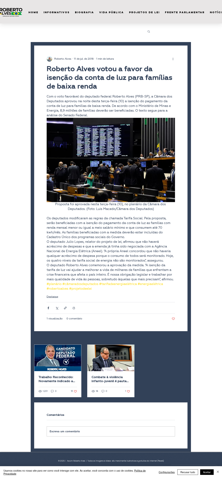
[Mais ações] (173, 59)
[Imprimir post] (73, 308)
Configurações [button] (167, 472)
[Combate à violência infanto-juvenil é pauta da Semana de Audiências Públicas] (110, 358)
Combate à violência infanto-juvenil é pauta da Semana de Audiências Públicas (109, 379)
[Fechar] (218, 472)
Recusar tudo (187, 472)
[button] (148, 31)
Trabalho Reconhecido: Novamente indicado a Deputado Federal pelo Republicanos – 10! (56, 379)
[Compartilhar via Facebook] (48, 308)
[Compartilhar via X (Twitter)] (56, 308)
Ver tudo (182, 338)
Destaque (52, 297)
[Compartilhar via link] (65, 308)
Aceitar (207, 472)
